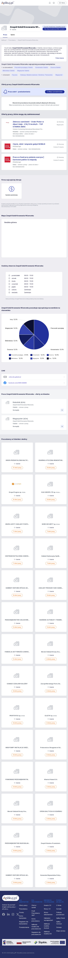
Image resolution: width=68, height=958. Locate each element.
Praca (5, 34)
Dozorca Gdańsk (55, 67)
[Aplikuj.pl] (10, 898)
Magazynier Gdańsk (23, 70)
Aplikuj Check (60, 918)
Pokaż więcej (60, 58)
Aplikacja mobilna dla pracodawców (36, 927)
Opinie (13, 34)
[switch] (54, 91)
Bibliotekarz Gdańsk (8, 70)
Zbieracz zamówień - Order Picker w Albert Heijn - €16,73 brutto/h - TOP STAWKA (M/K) (28, 124)
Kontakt (59, 909)
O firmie (58, 905)
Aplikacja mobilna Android (47, 926)
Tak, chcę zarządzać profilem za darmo (54, 29)
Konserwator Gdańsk (42, 67)
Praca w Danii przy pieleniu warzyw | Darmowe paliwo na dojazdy (28, 158)
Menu (63, 3)
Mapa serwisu (60, 931)
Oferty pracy (23, 905)
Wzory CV (47, 909)
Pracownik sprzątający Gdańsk (24, 67)
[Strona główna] (7, 2)
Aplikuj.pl (3, 40)
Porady (21, 912)
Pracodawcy (12, 40)
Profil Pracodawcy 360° (36, 913)
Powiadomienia (24, 927)
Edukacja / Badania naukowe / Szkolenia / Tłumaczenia (36, 75)
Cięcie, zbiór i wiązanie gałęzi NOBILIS (29, 144)
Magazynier (59, 75)
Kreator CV (47, 905)
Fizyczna (14, 75)
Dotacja (58, 927)
